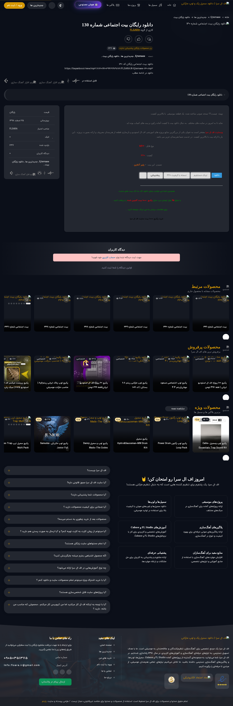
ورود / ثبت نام (14, 5)
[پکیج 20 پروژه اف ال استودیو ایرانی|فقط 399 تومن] (92, 374)
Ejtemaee (215, 17)
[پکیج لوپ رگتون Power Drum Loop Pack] (171, 434)
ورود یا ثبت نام (104, 664)
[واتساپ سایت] (55, 671)
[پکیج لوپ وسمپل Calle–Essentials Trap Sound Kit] (211, 434)
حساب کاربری (108, 257)
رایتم (44, 701)
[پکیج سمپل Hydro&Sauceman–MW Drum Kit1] (131, 434)
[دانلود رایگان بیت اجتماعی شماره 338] (52, 313)
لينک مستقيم (200, 175)
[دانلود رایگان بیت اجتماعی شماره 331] (211, 313)
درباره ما (108, 677)
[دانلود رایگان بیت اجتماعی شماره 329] (131, 313)
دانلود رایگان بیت (182, 17)
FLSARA (135, 30)
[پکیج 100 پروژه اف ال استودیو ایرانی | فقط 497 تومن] (211, 374)
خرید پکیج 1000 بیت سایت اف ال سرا (146, 218)
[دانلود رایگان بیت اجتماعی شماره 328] (92, 313)
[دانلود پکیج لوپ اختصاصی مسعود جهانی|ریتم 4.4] (171, 374)
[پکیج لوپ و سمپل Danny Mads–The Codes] (92, 434)
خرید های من (105, 658)
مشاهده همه (177, 408)
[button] (28, 303)
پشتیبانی (155, 175)
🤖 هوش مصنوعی (88, 4)
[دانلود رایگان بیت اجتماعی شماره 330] (171, 313)
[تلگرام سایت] (62, 671)
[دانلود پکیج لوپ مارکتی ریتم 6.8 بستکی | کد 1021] (131, 374)
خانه (227, 17)
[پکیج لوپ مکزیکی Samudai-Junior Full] (52, 434)
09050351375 (16, 658)
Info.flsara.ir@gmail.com (22, 665)
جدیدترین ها (36, 5)
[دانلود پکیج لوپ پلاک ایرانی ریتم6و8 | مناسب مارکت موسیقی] (52, 374)
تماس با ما (106, 671)
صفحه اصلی (106, 645)
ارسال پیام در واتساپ (53, 682)
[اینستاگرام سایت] (68, 671)
